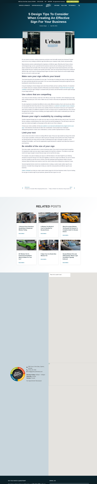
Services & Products (24, 5)
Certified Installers (37, 5)
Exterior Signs (43, 25)
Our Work (56, 5)
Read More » (22, 233)
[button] (79, 5)
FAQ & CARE (64, 5)
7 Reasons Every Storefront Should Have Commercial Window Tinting (26, 228)
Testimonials (72, 5)
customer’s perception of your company (64, 105)
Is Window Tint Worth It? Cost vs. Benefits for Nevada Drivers (47, 228)
